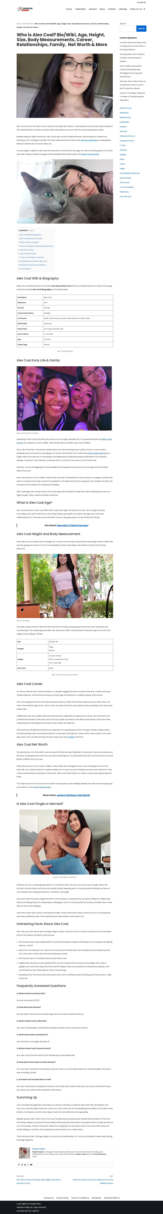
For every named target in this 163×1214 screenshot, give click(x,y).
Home (69, 9)
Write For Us (136, 9)
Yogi (35, 1207)
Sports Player (126, 178)
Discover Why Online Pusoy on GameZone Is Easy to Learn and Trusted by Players (133, 85)
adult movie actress (90, 154)
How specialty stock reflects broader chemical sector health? (132, 58)
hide (31, 230)
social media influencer (97, 453)
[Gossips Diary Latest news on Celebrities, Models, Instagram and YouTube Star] (25, 9)
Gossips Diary (35, 1203)
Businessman (125, 117)
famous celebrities (89, 140)
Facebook (141, 2)
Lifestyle (123, 9)
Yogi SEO (35, 1211)
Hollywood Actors (127, 136)
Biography (124, 112)
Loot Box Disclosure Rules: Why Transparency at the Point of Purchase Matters (133, 46)
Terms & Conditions (80, 1198)
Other (122, 164)
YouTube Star (125, 196)
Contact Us (48, 1198)
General (93, 9)
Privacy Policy (62, 1198)
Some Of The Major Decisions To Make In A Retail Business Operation (132, 96)
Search (123, 23)
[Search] (144, 9)
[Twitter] (28, 1165)
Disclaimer (96, 1198)
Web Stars (124, 192)
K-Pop (122, 145)
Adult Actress (28, 24)
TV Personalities (127, 187)
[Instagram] (22, 1165)
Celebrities (80, 9)
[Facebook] (19, 1165)
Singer (122, 168)
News (102, 9)
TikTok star (124, 182)
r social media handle (41, 787)
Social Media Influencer (130, 173)
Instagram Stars (127, 140)
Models (123, 154)
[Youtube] (31, 1165)
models (71, 737)
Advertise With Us (112, 1198)
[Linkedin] (25, 1165)
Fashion (112, 9)
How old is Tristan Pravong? (72, 525)
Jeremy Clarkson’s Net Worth (73, 795)
